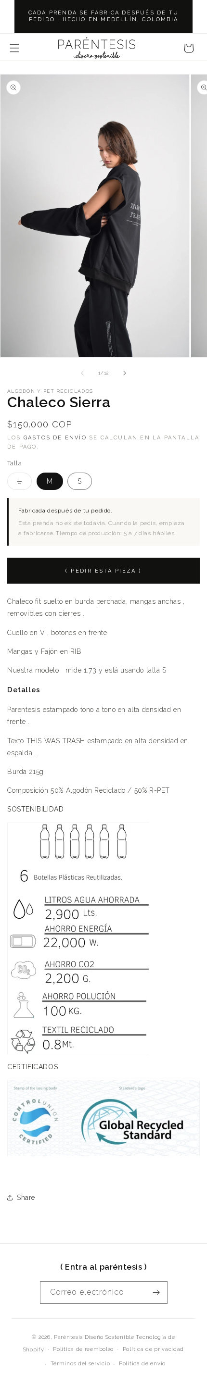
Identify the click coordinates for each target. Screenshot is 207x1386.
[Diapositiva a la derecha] (124, 373)
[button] (14, 48)
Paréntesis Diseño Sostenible (94, 1337)
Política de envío (142, 1364)
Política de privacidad (153, 1349)
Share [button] (26, 1197)
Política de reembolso (83, 1349)
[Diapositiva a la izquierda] (82, 373)
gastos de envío (55, 438)
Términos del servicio (80, 1364)
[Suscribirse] (156, 1292)
